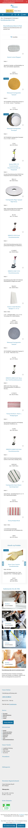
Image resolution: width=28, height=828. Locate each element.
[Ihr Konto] (18, 14)
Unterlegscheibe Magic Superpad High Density (14, 200)
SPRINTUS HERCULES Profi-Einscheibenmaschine (14, 450)
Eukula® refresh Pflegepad (14, 57)
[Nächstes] (25, 563)
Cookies (4, 718)
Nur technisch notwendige (9, 825)
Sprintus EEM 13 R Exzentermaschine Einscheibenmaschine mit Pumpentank (14, 166)
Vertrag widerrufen (8, 722)
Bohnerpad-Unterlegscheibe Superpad (14, 93)
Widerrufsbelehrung (7, 715)
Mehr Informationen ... (17, 822)
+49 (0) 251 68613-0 (6, 696)
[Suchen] (12, 14)
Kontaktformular (12, 704)
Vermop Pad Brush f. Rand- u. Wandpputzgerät (13, 414)
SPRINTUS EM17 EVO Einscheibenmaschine (14, 272)
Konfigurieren (21, 825)
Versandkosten (21, 814)
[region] (14, 563)
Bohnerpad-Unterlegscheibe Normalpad (14, 129)
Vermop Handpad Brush (14, 520)
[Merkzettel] (15, 14)
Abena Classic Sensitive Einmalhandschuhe (14, 565)
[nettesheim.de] (14, 6)
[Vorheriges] (3, 563)
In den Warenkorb (14, 72)
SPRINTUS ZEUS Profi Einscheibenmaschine (14, 236)
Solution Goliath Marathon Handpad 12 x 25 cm (14, 307)
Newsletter (5, 713)
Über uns (5, 716)
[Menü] (2, 15)
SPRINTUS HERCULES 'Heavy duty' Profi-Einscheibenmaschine (14, 379)
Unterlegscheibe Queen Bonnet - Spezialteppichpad (14, 486)
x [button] (26, 1)
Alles (2, 18)
